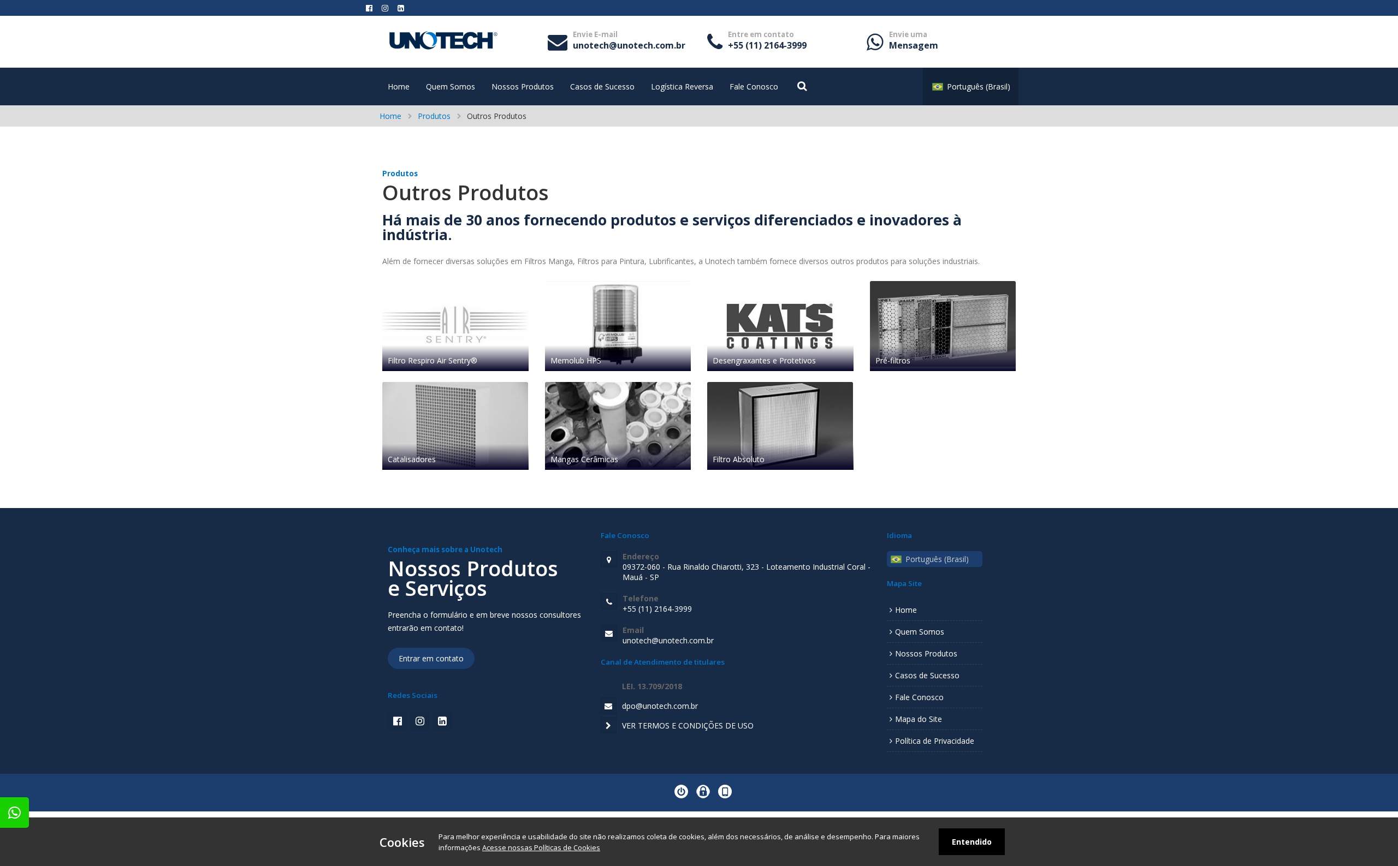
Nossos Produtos (522, 86)
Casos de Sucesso (602, 86)
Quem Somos (450, 86)
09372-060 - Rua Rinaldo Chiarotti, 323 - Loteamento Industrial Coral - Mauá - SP (746, 566)
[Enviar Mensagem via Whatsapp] (14, 812)
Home (399, 86)
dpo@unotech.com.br (660, 706)
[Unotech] (443, 48)
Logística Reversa (682, 86)
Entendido (972, 842)
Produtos (434, 116)
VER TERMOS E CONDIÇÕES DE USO (688, 725)
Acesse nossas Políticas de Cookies (541, 847)
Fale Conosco (754, 86)
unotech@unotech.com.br (629, 40)
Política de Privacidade (934, 741)
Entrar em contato (431, 658)
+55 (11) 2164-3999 (767, 40)
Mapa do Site (918, 719)
